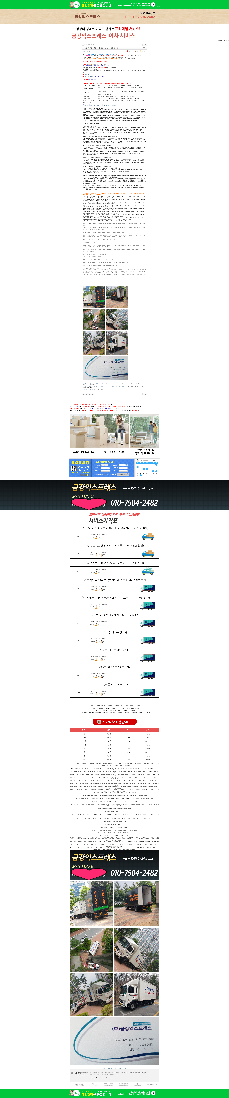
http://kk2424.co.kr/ (111, 104)
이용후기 (116, 1068)
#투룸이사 (85, 386)
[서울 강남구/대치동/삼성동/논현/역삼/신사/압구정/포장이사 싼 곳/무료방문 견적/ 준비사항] (91, 394)
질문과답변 (111, 1068)
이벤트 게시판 (122, 1068)
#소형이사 (113, 383)
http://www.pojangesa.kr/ (88, 105)
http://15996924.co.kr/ (127, 104)
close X (158, 6)
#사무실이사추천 (87, 389)
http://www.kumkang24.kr (99, 105)
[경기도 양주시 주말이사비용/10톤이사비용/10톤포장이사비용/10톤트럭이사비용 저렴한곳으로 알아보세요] (85, 394)
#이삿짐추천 (102, 386)
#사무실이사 (102, 383)
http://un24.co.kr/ (119, 104)
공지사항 (105, 1068)
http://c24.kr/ (104, 104)
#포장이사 (85, 383)
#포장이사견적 (117, 386)
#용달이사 (123, 386)
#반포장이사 (96, 386)
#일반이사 (90, 386)
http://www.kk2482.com (111, 105)
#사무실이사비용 (110, 386)
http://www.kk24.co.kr (96, 104)
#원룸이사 (108, 383)
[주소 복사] (143, 47)
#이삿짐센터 (96, 383)
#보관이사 (90, 383)
